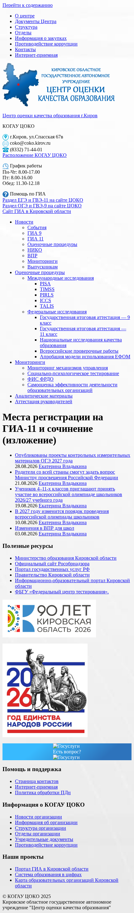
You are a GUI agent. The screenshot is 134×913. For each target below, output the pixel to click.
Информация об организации (46, 822)
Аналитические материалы (44, 396)
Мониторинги (42, 261)
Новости (24, 222)
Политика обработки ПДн (43, 792)
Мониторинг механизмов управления (67, 367)
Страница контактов (37, 781)
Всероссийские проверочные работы (79, 351)
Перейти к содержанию (27, 5)
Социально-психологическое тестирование (73, 373)
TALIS (47, 306)
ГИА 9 (34, 233)
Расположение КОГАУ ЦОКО (34, 155)
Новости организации (38, 816)
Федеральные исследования (57, 311)
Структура (26, 27)
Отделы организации (37, 833)
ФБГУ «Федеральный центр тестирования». (62, 591)
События (36, 227)
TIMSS (47, 289)
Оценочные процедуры (52, 244)
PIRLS (47, 294)
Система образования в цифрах (48, 874)
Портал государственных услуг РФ (52, 569)
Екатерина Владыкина (63, 466)
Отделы (23, 32)
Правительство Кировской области (52, 574)
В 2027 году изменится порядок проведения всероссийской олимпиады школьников (62, 514)
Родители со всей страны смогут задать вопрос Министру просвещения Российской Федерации (66, 474)
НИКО (34, 250)
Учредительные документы (44, 839)
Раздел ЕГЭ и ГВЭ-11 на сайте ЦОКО (42, 200)
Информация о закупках (41, 38)
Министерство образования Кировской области (66, 558)
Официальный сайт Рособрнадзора (52, 563)
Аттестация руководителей (43, 401)
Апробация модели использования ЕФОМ (85, 356)
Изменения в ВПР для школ (44, 528)
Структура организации (40, 828)
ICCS (45, 300)
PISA (45, 283)
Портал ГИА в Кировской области (52, 869)
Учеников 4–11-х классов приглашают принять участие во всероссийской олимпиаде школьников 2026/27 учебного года (68, 494)
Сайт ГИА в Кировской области (36, 211)
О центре (25, 15)
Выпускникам (42, 266)
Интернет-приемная (36, 55)
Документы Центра (35, 21)
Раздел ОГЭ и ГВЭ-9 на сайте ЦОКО (42, 205)
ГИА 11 (35, 238)
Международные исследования (60, 278)
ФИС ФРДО (40, 379)
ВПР (32, 255)
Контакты (25, 49)
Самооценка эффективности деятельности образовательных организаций (72, 387)
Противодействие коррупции (46, 43)
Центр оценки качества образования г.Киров (50, 115)
